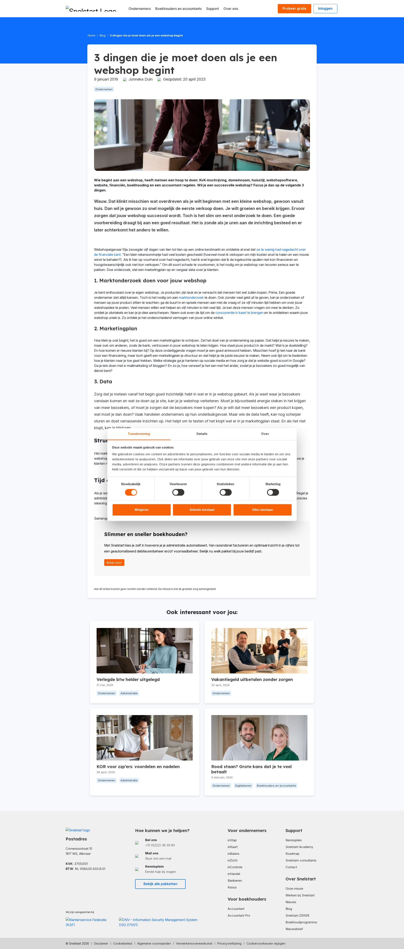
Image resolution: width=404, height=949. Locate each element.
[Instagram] (80, 881)
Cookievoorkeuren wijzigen (266, 943)
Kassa (232, 887)
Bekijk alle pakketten (160, 884)
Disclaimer (101, 943)
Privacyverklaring (229, 943)
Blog (102, 35)
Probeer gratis (294, 8)
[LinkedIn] (74, 881)
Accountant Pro (239, 915)
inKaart (233, 847)
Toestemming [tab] (139, 434)
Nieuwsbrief (294, 929)
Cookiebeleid (122, 943)
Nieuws (291, 902)
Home (91, 35)
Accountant (236, 909)
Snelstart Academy (299, 847)
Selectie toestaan (202, 510)
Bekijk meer (114, 562)
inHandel (234, 874)
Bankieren (235, 881)
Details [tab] (202, 434)
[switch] (178, 492)
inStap (232, 840)
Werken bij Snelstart (300, 895)
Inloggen (325, 8)
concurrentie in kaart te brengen (239, 313)
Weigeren (142, 510)
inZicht (232, 860)
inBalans (233, 854)
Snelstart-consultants (301, 860)
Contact (291, 867)
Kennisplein (294, 840)
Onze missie (294, 889)
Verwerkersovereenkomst (194, 943)
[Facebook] (67, 881)
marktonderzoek (191, 297)
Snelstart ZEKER (297, 915)
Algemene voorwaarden (154, 943)
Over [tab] (265, 434)
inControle (235, 867)
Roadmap (292, 854)
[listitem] (167, 843)
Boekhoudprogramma (301, 922)
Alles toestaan (262, 510)
